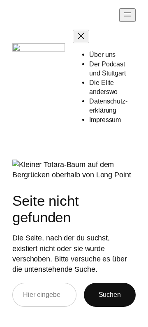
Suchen (110, 294)
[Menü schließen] (81, 36)
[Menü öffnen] (127, 15)
